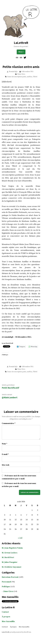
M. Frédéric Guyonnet (11, 567)
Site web (5, 465)
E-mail (5, 454)
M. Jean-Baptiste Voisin (12, 548)
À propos (6, 617)
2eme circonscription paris (16, 77)
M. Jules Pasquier (9, 562)
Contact (5, 612)
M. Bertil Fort (8, 557)
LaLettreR (21, 43)
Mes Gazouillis (8, 621)
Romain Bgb (13, 72)
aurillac (29, 77)
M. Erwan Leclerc (9, 553)
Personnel (6, 582)
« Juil (20, 538)
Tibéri (35, 77)
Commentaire (8, 423)
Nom (4, 444)
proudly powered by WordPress (20, 632)
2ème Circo (21, 74)
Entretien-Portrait (10, 577)
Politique (6, 586)
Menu (21, 52)
